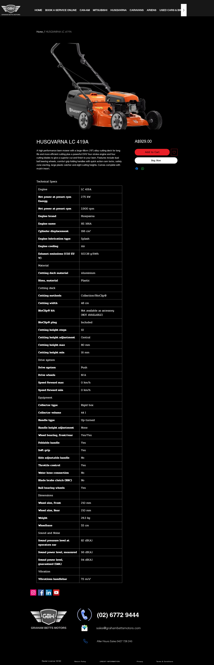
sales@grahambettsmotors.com (118, 628)
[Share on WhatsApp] (143, 168)
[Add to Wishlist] (174, 152)
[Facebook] (41, 592)
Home (40, 31)
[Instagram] (33, 592)
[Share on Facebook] (137, 168)
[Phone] (85, 641)
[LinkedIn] (49, 592)
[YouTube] (56, 592)
